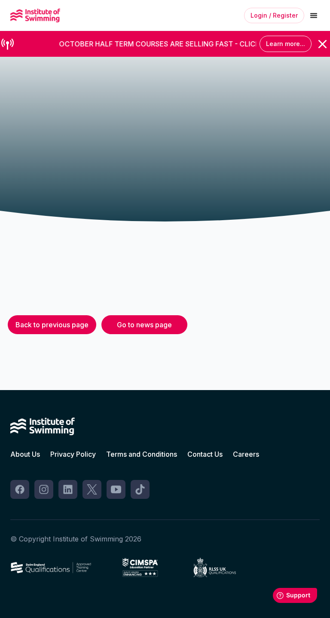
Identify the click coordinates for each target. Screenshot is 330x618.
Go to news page (144, 324)
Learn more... (285, 43)
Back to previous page (52, 324)
